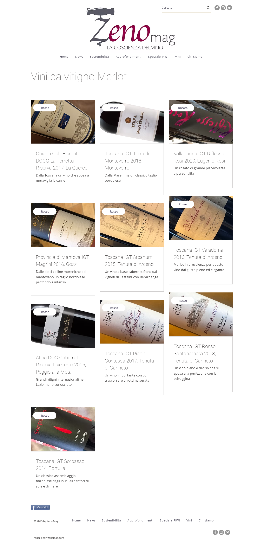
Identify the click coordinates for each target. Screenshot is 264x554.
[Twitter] (229, 7)
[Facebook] (217, 7)
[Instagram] (223, 7)
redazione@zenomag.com (49, 537)
